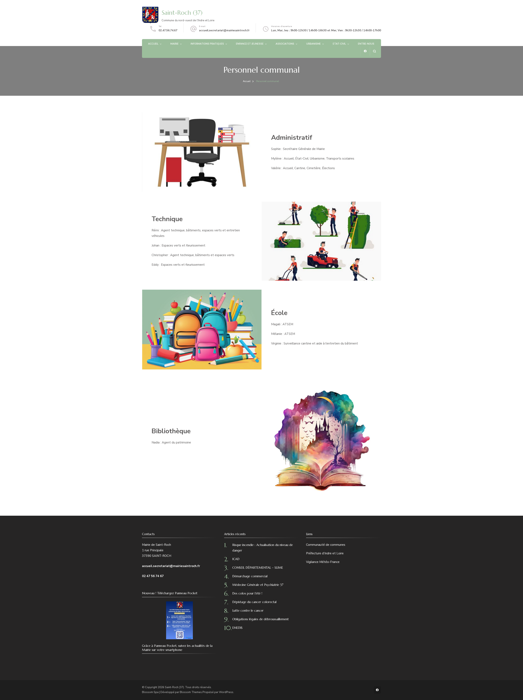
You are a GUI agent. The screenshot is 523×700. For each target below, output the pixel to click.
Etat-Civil (339, 43)
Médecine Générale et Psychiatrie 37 (257, 585)
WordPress (226, 692)
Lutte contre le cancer (248, 610)
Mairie (174, 43)
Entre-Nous (366, 43)
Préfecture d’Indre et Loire (325, 553)
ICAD (235, 559)
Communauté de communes (325, 545)
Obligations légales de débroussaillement (260, 619)
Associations (285, 43)
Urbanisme (313, 43)
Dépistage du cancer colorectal (254, 602)
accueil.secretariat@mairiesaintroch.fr (224, 30)
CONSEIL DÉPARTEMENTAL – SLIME (257, 567)
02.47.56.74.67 (168, 30)
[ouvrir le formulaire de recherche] (374, 51)
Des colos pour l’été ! (247, 593)
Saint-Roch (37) (182, 12)
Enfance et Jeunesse (250, 43)
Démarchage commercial (249, 576)
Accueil (153, 43)
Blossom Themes (191, 692)
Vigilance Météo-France (323, 562)
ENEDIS (237, 628)
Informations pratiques (207, 43)
